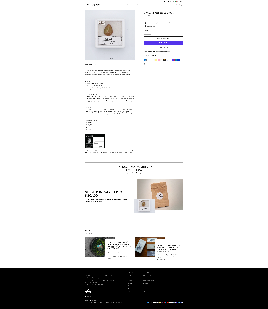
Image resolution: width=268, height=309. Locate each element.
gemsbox (159, 242)
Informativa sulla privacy (148, 280)
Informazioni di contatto (148, 288)
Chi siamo (130, 286)
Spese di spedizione (155, 51)
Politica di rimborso (147, 278)
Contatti (130, 283)
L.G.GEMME (147, 15)
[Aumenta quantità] (149, 33)
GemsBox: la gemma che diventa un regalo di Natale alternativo (168, 247)
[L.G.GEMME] (93, 5)
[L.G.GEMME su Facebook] (164, 1)
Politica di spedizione (147, 286)
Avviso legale (145, 283)
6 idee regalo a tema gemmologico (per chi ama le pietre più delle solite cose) (119, 245)
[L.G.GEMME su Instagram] (166, 1)
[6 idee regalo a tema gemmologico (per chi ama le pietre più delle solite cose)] (100, 251)
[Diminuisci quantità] (145, 33)
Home (129, 275)
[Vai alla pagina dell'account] (179, 5)
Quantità (146, 30)
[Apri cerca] (176, 5)
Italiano (171, 1)
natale (165, 242)
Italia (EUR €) (179, 1)
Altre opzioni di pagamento (163, 47)
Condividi (148, 64)
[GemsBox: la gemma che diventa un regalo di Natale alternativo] (150, 251)
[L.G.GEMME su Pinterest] (168, 1)
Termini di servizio (147, 275)
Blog (129, 291)
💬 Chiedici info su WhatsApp (134, 173)
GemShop (130, 278)
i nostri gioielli (131, 293)
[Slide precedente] (178, 221)
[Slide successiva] (181, 221)
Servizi (129, 288)
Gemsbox (130, 280)
